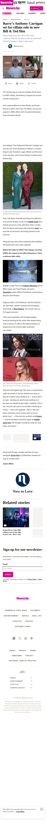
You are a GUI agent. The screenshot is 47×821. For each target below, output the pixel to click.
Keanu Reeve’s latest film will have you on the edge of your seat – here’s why (12, 532)
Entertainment (15, 19)
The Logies (20, 13)
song (37, 228)
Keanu (39, 416)
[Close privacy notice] (41, 809)
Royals (25, 616)
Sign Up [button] (35, 8)
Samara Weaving (30, 286)
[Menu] (3, 8)
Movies (26, 19)
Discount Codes (22, 626)
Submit (8, 575)
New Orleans (19, 309)
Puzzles (29, 621)
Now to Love (18, 46)
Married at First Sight (16, 610)
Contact (29, 655)
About (12, 650)
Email (5, 564)
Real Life (37, 616)
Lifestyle (17, 621)
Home (5, 19)
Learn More (20, 811)
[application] (23, 67)
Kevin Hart (15, 455)
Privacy (22, 650)
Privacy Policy (32, 579)
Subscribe (17, 655)
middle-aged (33, 222)
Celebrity (32, 13)
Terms (33, 650)
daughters (7, 292)
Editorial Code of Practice (22, 660)
